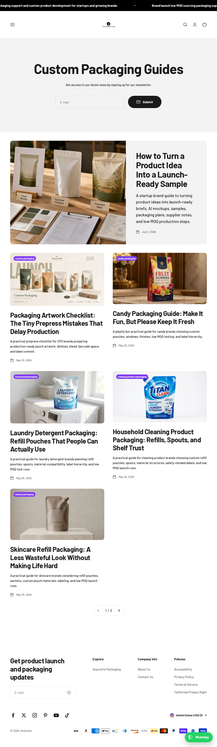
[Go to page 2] (119, 610)
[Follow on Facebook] (13, 715)
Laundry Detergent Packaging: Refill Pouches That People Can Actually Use (54, 440)
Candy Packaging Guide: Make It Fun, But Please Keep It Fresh (158, 317)
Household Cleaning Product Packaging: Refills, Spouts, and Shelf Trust (157, 439)
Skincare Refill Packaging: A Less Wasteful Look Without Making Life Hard (50, 557)
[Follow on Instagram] (35, 715)
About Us (144, 669)
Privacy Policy (184, 677)
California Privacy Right (190, 692)
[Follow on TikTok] (67, 715)
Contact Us (145, 677)
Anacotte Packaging (107, 669)
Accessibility (183, 669)
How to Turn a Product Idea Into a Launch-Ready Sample (162, 169)
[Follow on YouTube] (56, 715)
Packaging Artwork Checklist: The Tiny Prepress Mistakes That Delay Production (56, 323)
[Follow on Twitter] (24, 715)
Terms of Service (186, 684)
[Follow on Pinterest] (45, 715)
